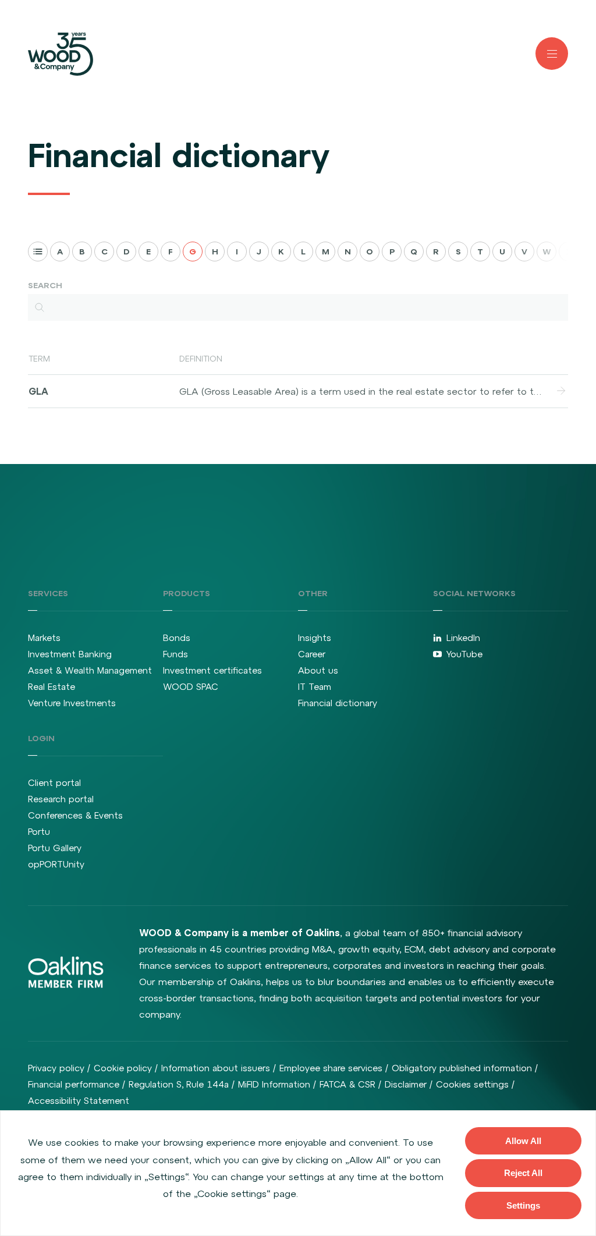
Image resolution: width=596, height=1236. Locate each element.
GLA (38, 391)
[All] (38, 251)
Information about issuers (215, 1068)
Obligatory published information (462, 1068)
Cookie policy (123, 1068)
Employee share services (330, 1068)
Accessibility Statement (78, 1101)
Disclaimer (406, 1084)
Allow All (523, 1141)
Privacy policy (56, 1068)
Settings (523, 1205)
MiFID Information (274, 1084)
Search (45, 285)
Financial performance (73, 1084)
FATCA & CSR (347, 1084)
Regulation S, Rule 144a (179, 1084)
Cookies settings (472, 1084)
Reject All (523, 1173)
